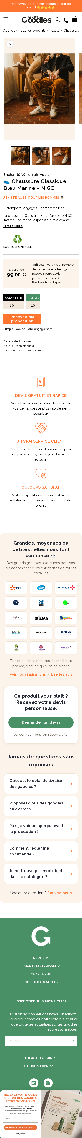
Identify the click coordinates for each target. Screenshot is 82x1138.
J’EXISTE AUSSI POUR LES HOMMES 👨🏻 (33, 197)
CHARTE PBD (41, 974)
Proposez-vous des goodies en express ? (36, 806)
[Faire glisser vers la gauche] (5, 157)
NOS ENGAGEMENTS (41, 982)
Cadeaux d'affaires (39, 1058)
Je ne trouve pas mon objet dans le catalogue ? (36, 873)
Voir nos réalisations (28, 674)
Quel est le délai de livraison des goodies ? (37, 783)
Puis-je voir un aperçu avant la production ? (36, 828)
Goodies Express (39, 1066)
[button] (6, 19)
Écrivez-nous (59, 893)
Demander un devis (41, 722)
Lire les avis (61, 674)
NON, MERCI (20, 1134)
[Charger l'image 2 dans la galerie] (41, 156)
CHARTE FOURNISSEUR (41, 966)
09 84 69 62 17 (66, 20)
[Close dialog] (79, 1093)
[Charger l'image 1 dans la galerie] (20, 156)
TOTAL (33, 302)
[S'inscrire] (72, 1041)
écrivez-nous (30, 734)
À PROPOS (41, 958)
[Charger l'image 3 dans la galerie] (61, 156)
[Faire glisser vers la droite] (77, 157)
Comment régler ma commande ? (29, 851)
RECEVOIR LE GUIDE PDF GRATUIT (20, 1128)
